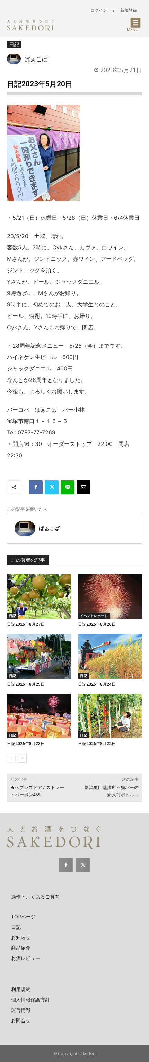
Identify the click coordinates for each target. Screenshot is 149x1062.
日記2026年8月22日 (97, 743)
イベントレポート (94, 615)
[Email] (83, 487)
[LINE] (67, 487)
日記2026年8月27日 (26, 624)
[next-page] (22, 758)
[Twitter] (52, 487)
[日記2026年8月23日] (39, 716)
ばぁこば (36, 59)
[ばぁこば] (15, 59)
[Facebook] (36, 487)
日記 (14, 44)
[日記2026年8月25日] (39, 656)
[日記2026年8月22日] (110, 716)
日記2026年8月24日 (97, 684)
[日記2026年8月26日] (110, 596)
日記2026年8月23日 (26, 743)
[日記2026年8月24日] (110, 656)
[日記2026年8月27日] (39, 596)
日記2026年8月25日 (26, 684)
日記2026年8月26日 (97, 624)
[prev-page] (11, 758)
